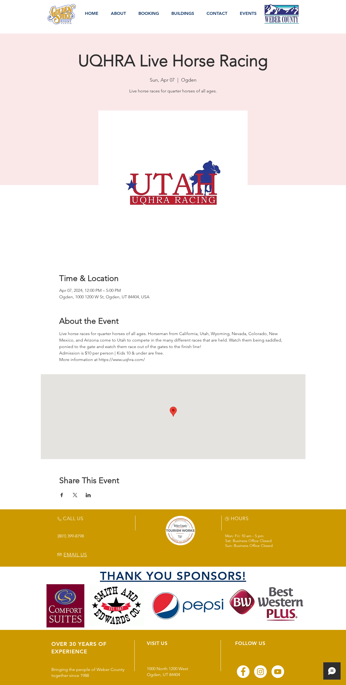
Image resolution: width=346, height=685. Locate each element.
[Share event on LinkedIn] (88, 495)
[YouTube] (277, 671)
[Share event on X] (75, 495)
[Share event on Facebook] (61, 495)
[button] (118, 13)
